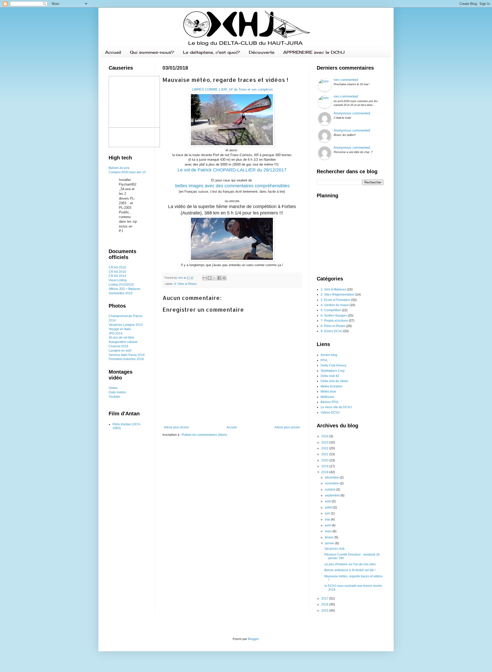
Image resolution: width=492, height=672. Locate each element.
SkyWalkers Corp (333, 371)
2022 (325, 448)
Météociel (327, 397)
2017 (325, 598)
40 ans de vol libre (121, 337)
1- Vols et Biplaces (333, 289)
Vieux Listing (118, 280)
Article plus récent (176, 427)
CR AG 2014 (117, 276)
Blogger (253, 639)
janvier (330, 543)
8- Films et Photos (185, 283)
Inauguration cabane (123, 342)
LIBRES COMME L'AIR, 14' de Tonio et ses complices (232, 89)
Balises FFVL (330, 402)
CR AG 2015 (117, 272)
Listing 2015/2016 (121, 284)
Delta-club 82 (330, 376)
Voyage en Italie (120, 329)
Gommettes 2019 (120, 293)
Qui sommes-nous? (152, 52)
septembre (333, 495)
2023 (325, 442)
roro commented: (346, 80)
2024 (325, 436)
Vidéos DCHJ (330, 412)
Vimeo (113, 388)
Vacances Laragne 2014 (126, 325)
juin (328, 513)
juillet (329, 507)
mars (329, 531)
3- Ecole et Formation (335, 300)
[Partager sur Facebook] (219, 277)
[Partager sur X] (214, 277)
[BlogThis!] (209, 277)
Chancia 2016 (118, 346)
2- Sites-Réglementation (337, 294)
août (328, 501)
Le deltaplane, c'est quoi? (211, 52)
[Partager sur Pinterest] (224, 277)
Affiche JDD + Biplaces (124, 289)
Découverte (261, 52)
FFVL (324, 360)
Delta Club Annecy (333, 365)
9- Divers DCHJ (331, 331)
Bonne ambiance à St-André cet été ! (349, 570)
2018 (325, 472)
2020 (325, 460)
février (329, 537)
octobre (330, 489)
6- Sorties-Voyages (334, 315)
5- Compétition (331, 310)
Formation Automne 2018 (126, 359)
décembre (332, 477)
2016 (141, 355)
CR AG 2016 (117, 267)
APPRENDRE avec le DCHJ (314, 52)
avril (328, 525)
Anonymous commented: (352, 113)
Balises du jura (119, 168)
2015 (325, 610)
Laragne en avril (120, 350)
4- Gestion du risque (335, 305)
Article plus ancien (287, 427)
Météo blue (328, 391)
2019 (325, 466)
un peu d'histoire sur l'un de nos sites (350, 564)
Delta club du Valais (334, 381)
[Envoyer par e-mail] (204, 277)
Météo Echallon (331, 386)
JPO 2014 (115, 333)
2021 (325, 454)
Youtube (114, 396)
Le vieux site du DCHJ (336, 407)
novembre (332, 483)
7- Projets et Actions (334, 320)
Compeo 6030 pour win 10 (127, 172)
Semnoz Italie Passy (123, 355)
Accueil (113, 52)
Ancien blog (329, 355)
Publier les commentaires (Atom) (204, 435)
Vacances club (334, 548)
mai (328, 519)
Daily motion (117, 392)
